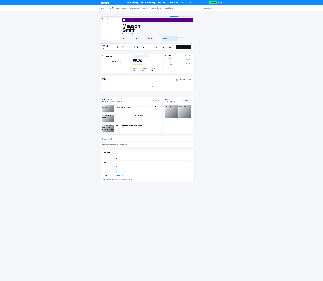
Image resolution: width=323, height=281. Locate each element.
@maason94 (119, 175)
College (174, 15)
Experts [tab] (189, 79)
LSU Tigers (170, 58)
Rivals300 (145, 8)
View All (187, 100)
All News (156, 100)
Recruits (124, 8)
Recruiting (183, 15)
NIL (183, 3)
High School (162, 3)
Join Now (213, 2)
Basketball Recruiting (148, 3)
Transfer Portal (174, 3)
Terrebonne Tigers (172, 63)
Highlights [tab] (182, 79)
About (189, 3)
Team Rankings (134, 8)
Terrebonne (133, 33)
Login (220, 2)
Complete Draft (182, 47)
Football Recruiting (132, 3)
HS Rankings (169, 8)
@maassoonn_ (120, 171)
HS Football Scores (156, 8)
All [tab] (177, 79)
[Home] (105, 3)
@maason (119, 166)
